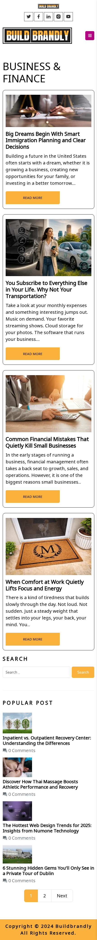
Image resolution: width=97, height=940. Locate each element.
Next (62, 896)
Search (83, 672)
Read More (32, 197)
